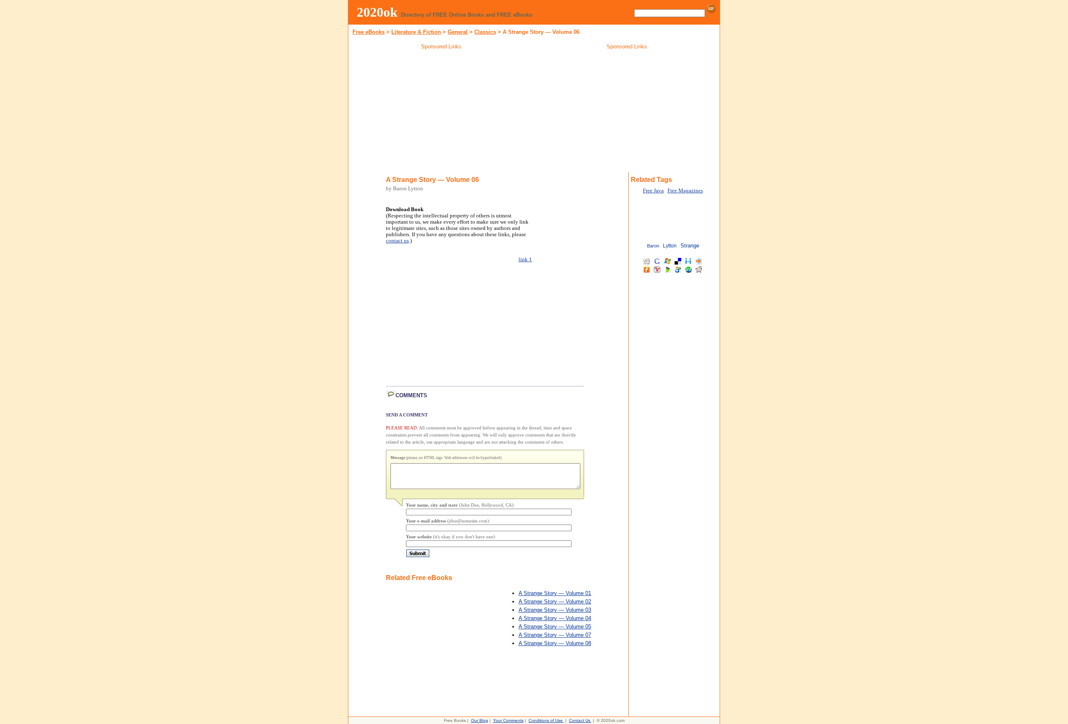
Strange (689, 245)
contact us (397, 241)
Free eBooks (369, 32)
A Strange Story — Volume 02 (555, 601)
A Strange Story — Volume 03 (555, 610)
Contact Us (579, 720)
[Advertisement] (441, 112)
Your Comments (508, 720)
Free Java (653, 191)
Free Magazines (685, 191)
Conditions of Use (546, 720)
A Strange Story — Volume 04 (555, 618)
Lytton (670, 246)
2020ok (377, 12)
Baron (653, 245)
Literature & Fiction (416, 32)
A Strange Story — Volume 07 (555, 635)
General (458, 32)
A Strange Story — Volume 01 (555, 593)
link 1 (525, 259)
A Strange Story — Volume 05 (555, 626)
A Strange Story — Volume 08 (555, 643)
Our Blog (479, 720)
